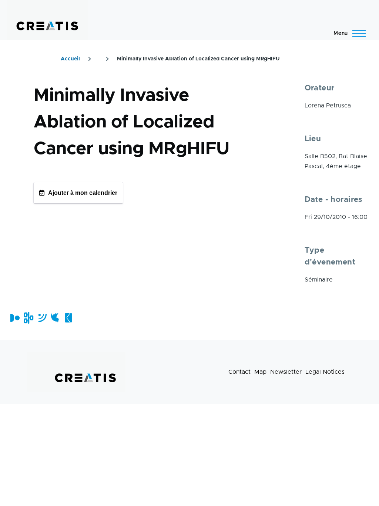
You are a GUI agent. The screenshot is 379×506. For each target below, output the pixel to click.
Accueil (70, 58)
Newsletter (286, 372)
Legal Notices (325, 372)
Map (260, 372)
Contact (239, 372)
